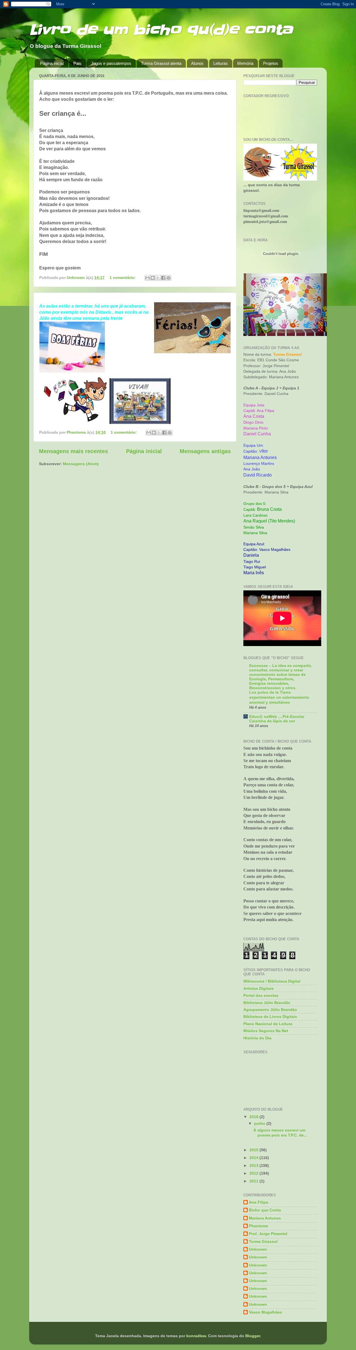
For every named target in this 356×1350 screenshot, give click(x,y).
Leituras (220, 63)
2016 (254, 1117)
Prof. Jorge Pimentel (268, 1233)
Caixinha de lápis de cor (272, 721)
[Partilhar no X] (158, 278)
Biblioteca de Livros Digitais (270, 1016)
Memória (245, 63)
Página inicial (52, 63)
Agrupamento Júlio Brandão (270, 1009)
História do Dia (257, 1038)
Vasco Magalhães (265, 1312)
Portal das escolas (260, 995)
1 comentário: (123, 277)
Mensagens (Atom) (81, 464)
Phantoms (258, 1226)
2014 (254, 1157)
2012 (254, 1173)
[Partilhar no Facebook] (163, 278)
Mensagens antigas (205, 451)
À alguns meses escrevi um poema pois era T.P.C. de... (280, 1132)
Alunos (197, 63)
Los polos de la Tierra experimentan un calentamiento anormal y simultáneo (279, 697)
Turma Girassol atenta (161, 63)
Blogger (252, 1336)
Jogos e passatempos (111, 63)
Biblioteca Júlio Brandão (266, 1002)
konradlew (196, 1336)
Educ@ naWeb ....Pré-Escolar (276, 716)
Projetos (270, 63)
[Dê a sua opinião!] (152, 278)
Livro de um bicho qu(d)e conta (161, 30)
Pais (77, 63)
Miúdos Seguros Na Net (265, 1031)
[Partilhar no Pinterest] (168, 278)
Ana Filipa (258, 1202)
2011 (254, 1181)
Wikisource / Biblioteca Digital (271, 981)
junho (260, 1123)
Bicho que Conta (265, 1210)
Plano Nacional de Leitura (267, 1024)
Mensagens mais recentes (73, 451)
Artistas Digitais (258, 988)
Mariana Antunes (265, 1218)
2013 (254, 1165)
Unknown (258, 1249)
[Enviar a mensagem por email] (147, 278)
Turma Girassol (263, 1241)
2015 (254, 1150)
